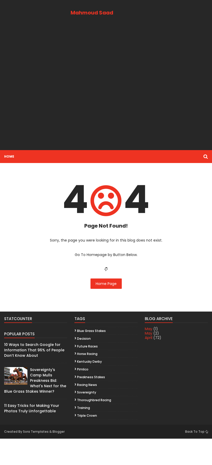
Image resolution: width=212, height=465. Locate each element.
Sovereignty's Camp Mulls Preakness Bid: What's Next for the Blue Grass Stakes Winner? (35, 380)
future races (87, 346)
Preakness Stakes (91, 377)
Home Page (106, 283)
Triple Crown (87, 415)
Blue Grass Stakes (91, 331)
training (83, 408)
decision (84, 338)
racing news (87, 385)
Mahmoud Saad (92, 12)
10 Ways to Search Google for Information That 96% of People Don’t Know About (34, 350)
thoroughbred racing (94, 400)
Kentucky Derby (89, 361)
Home (9, 156)
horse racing (87, 354)
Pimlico (82, 369)
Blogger (58, 431)
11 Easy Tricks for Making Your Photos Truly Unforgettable (31, 408)
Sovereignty (86, 392)
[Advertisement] (106, 88)
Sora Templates (36, 431)
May (148, 328)
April (148, 337)
